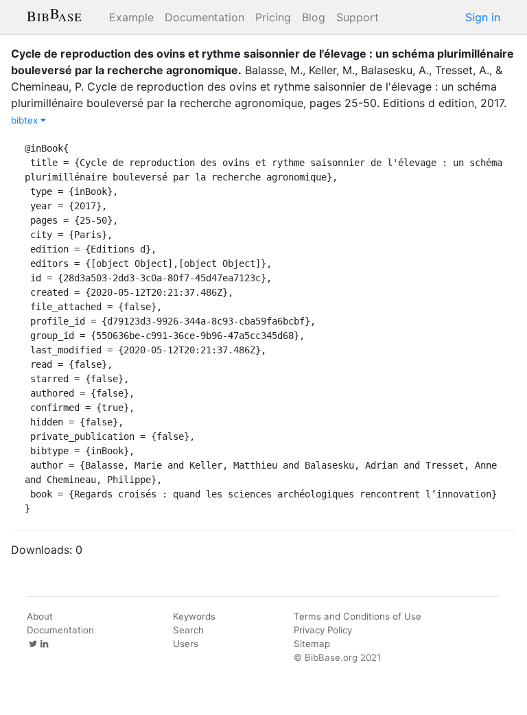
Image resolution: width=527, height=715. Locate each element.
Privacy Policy (323, 629)
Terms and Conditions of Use (357, 616)
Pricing (273, 17)
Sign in (482, 17)
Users (185, 643)
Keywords (194, 616)
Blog (313, 17)
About (40, 616)
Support (357, 17)
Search (188, 629)
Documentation (204, 17)
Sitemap (312, 643)
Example (131, 17)
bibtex (25, 120)
